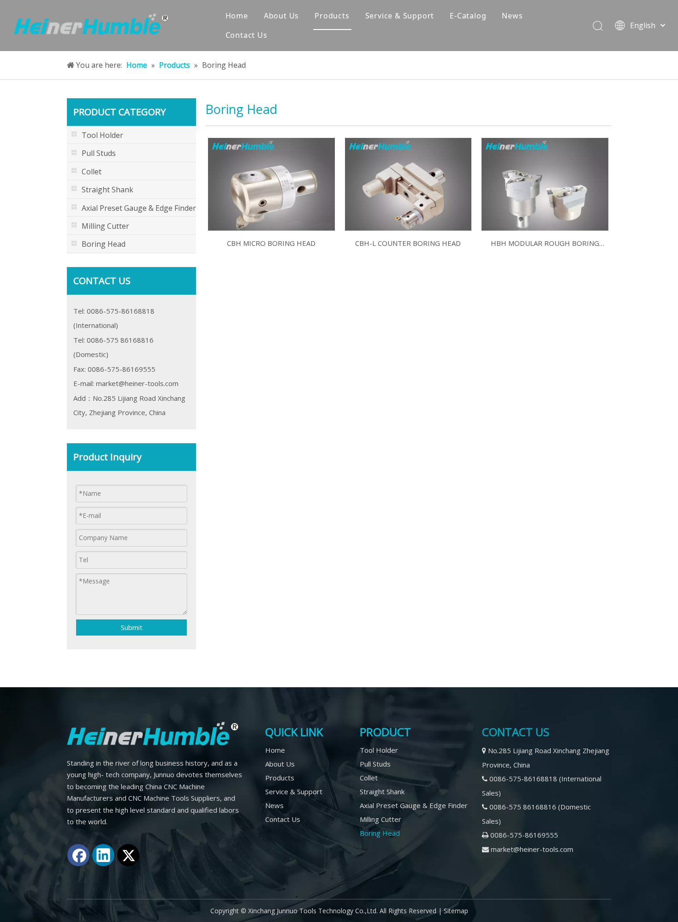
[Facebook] (78, 855)
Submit (132, 627)
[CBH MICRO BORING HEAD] (271, 183)
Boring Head (380, 833)
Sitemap (456, 910)
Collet (369, 777)
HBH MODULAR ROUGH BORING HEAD (545, 244)
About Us (281, 16)
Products (332, 16)
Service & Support (399, 16)
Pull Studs (375, 763)
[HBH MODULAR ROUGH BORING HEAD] (545, 183)
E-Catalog (468, 16)
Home (237, 16)
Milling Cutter (380, 819)
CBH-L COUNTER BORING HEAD (408, 243)
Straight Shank (382, 791)
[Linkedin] (103, 855)
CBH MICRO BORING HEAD (271, 243)
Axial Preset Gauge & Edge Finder (414, 805)
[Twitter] (128, 855)
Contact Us (247, 35)
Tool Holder (379, 750)
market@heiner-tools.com (137, 383)
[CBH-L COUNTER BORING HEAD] (408, 183)
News (512, 16)
